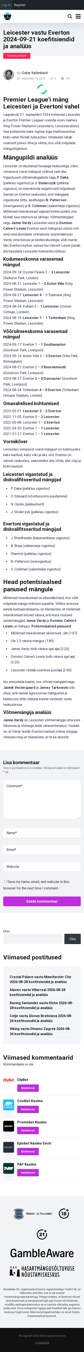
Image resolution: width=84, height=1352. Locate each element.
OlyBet (22, 1080)
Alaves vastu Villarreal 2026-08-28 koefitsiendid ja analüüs (37, 992)
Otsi (6, 931)
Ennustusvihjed (17, 55)
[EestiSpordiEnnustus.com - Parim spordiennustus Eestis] (7, 16)
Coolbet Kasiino (30, 1101)
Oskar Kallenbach (35, 73)
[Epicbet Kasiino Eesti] (8, 1151)
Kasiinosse (28, 1088)
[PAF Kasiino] (8, 1173)
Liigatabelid (42, 1342)
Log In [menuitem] (6, 5)
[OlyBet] (8, 1081)
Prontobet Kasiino (32, 1122)
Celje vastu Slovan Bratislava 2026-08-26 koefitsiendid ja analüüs (41, 1018)
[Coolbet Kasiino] (8, 1109)
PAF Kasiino (26, 1164)
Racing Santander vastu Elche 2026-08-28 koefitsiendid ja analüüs (41, 1005)
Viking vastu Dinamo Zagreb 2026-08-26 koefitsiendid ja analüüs (40, 1031)
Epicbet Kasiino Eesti (34, 1143)
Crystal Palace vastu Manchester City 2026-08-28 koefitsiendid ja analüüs (40, 979)
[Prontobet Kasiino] (8, 1130)
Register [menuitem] (20, 5)
